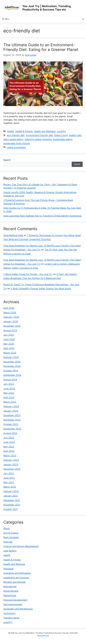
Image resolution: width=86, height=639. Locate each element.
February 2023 (11, 460)
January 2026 (10, 321)
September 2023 (12, 428)
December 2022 (11, 469)
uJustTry (61, 131)
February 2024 (11, 406)
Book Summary (11, 537)
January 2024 (10, 411)
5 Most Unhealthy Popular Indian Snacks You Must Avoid (41, 288)
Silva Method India (13, 235)
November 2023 (12, 419)
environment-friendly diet (39, 135)
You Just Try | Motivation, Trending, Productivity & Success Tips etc (46, 7)
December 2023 (11, 415)
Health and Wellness (45, 131)
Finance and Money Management (21, 546)
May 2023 (8, 446)
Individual (8, 568)
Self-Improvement (12, 604)
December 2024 (11, 361)
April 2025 (8, 348)
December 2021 (11, 500)
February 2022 (11, 491)
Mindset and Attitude (14, 582)
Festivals (8, 541)
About (6, 528)
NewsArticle (9, 595)
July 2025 (8, 335)
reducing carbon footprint (38, 139)
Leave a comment (16, 147)
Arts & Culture (10, 533)
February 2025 (11, 357)
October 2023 (10, 424)
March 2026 (9, 312)
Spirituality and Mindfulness (18, 608)
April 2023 (8, 451)
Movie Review (10, 591)
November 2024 (12, 366)
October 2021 (10, 509)
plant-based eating (13, 139)
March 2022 (9, 486)
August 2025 (10, 330)
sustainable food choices (16, 143)
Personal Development (15, 600)
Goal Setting (9, 550)
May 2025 (8, 343)
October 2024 (10, 370)
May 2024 (8, 393)
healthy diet (75, 135)
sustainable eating (62, 139)
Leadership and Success (16, 577)
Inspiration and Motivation (17, 573)
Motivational (9, 586)
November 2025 (11, 326)
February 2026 (11, 317)
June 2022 (9, 478)
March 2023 (9, 455)
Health (10, 131)
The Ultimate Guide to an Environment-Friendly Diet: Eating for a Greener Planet (40, 47)
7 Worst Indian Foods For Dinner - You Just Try (28, 274)
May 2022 (8, 482)
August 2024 (10, 379)
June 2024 (9, 388)
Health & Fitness (24, 131)
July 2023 (8, 437)
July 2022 (8, 473)
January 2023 (10, 464)
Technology (9, 613)
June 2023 (9, 442)
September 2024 (12, 375)
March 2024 (9, 402)
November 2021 (11, 504)
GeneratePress (43, 635)
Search (7, 160)
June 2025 (9, 339)
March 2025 (9, 352)
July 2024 (8, 384)
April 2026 (8, 308)
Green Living (61, 135)
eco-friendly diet (16, 135)
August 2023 (10, 433)
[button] (83, 19)
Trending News (11, 617)
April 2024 (8, 397)
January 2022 (10, 495)
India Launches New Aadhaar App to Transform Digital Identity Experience (42, 215)
